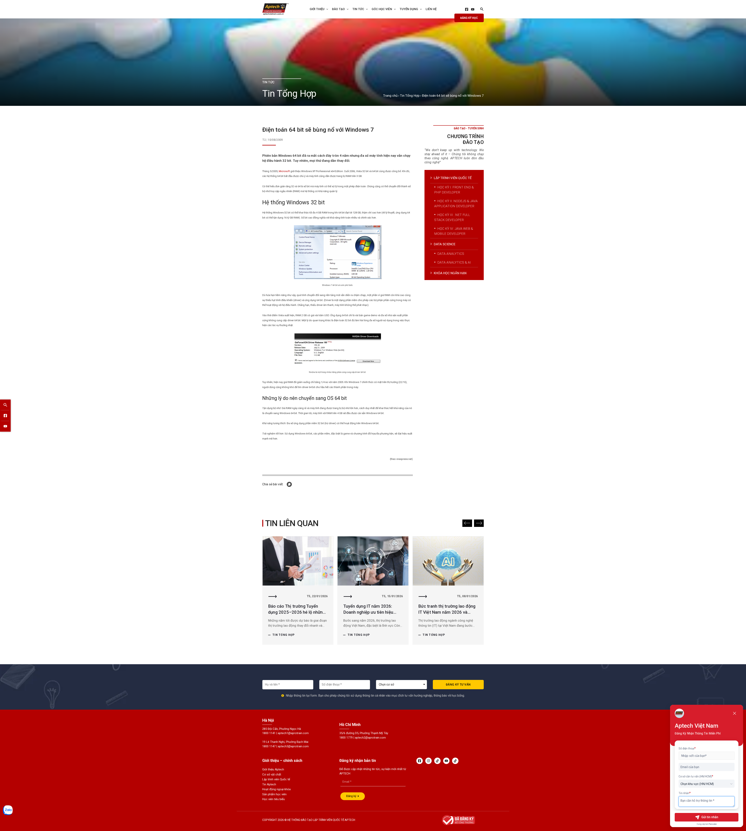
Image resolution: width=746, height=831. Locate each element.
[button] (467, 523)
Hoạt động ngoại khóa (276, 789)
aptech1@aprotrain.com (293, 733)
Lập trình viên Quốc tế (276, 779)
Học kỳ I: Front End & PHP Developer (454, 189)
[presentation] (326, 9)
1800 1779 (346, 737)
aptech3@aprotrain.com (293, 746)
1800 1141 (268, 733)
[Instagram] (428, 761)
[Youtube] (446, 761)
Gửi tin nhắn (709, 817)
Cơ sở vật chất (271, 774)
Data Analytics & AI (454, 262)
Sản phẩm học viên (274, 794)
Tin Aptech (269, 784)
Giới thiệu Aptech (273, 769)
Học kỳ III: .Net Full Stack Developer (452, 217)
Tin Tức (358, 9)
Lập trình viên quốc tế (453, 178)
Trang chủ (390, 95)
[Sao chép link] (289, 484)
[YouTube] (472, 9)
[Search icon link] (482, 10)
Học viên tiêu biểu (273, 799)
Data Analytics (450, 254)
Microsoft (284, 171)
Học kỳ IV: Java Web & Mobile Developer (453, 231)
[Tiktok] (437, 761)
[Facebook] (466, 9)
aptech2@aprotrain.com (370, 737)
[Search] (5, 404)
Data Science (444, 244)
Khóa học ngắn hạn (450, 273)
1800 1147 (268, 746)
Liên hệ (431, 9)
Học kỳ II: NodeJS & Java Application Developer (456, 203)
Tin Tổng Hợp (409, 95)
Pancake (713, 824)
